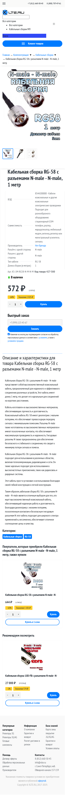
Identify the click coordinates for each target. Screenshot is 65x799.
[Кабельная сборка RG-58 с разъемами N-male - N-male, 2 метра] (32, 577)
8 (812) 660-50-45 (43, 758)
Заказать (35, 328)
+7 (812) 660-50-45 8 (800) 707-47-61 (44, 3)
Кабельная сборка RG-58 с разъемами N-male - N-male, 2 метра (30, 595)
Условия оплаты (52, 748)
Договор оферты (9, 758)
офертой (42, 780)
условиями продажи (15, 341)
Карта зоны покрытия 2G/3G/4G (51, 733)
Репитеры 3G (8, 733)
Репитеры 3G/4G (9, 737)
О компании (29, 729)
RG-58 (28, 536)
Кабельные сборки (12, 536)
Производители (9, 770)
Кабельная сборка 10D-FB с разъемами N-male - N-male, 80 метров (31, 676)
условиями (43, 337)
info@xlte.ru (40, 762)
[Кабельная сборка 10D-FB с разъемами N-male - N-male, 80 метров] (32, 658)
